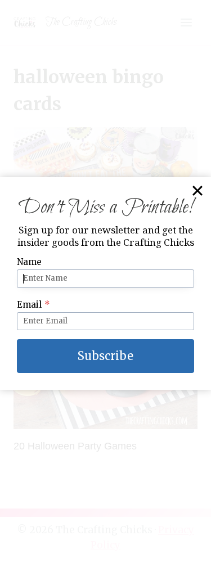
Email (33, 304)
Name (29, 261)
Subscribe (105, 356)
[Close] (197, 190)
